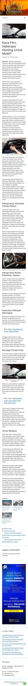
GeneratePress (14, 683)
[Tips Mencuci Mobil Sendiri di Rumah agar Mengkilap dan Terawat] (7, 515)
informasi (6, 531)
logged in (12, 553)
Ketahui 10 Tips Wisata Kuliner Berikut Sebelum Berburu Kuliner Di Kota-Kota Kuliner (14, 535)
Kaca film (12, 531)
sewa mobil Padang (17, 163)
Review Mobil (8, 528)
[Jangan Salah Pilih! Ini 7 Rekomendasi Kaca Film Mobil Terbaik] (18, 503)
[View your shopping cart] (25, 18)
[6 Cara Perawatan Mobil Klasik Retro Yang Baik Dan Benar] (7, 503)
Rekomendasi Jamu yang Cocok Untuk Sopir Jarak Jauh (13, 400)
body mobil (10, 213)
